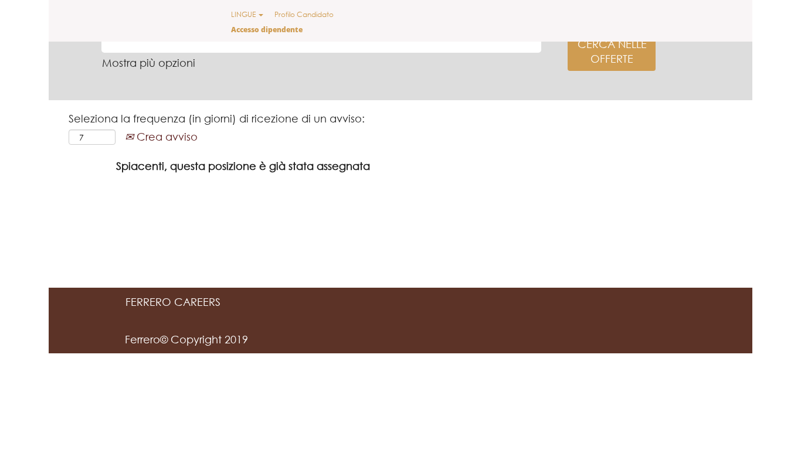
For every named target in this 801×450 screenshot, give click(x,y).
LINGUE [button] (244, 14)
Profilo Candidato (304, 14)
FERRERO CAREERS (172, 301)
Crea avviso (166, 136)
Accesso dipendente (267, 30)
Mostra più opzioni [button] (148, 62)
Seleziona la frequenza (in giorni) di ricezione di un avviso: (217, 118)
